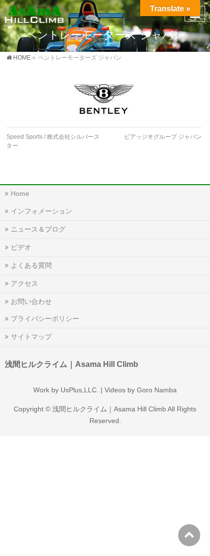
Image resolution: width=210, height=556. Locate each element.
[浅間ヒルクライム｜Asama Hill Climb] (35, 12)
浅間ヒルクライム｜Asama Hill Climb (109, 409)
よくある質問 (31, 265)
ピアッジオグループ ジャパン (163, 136)
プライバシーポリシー (45, 318)
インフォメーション (41, 211)
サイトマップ (31, 337)
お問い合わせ (31, 301)
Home (20, 193)
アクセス (24, 283)
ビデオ (21, 247)
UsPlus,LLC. (80, 390)
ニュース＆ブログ (38, 229)
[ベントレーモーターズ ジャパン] (104, 99)
